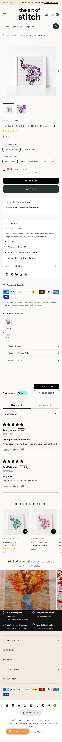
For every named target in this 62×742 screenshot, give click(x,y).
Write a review (46, 386)
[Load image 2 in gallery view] (21, 109)
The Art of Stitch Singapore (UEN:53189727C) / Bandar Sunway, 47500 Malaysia (32, 724)
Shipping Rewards (51, 2)
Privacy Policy (30, 720)
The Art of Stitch (11, 121)
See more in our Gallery (29, 565)
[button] (4, 14)
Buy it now (31, 189)
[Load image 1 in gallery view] (8, 109)
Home (7, 35)
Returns (48, 616)
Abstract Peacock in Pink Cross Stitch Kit (39, 544)
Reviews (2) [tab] (17, 405)
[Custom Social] (55, 706)
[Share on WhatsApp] (21, 274)
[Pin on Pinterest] (16, 274)
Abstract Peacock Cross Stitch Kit (10, 544)
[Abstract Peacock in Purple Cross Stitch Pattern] (8, 322)
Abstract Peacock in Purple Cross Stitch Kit (28, 35)
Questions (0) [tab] (45, 405)
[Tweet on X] (11, 274)
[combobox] (31, 26)
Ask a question (46, 392)
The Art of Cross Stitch (33, 732)
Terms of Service (44, 720)
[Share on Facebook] (7, 274)
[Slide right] (58, 71)
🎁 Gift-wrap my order (17, 169)
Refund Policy (17, 720)
